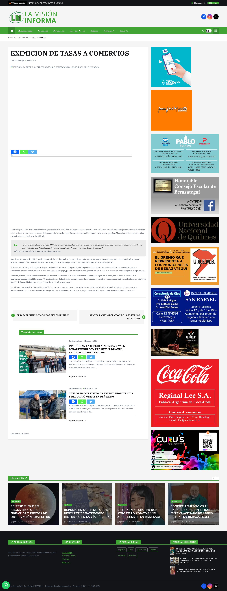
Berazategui (58, 30)
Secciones (108, 30)
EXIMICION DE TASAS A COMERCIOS (31, 37)
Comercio (121, 555)
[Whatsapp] (24, 152)
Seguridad (70, 505)
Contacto (124, 30)
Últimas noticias (25, 30)
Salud (131, 550)
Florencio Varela (77, 30)
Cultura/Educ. (141, 550)
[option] (34, 504)
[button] (213, 478)
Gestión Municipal (17, 60)
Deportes (153, 550)
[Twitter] (32, 152)
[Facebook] (15, 152)
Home (10, 37)
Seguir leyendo (76, 376)
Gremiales (132, 555)
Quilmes (94, 30)
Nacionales (43, 30)
